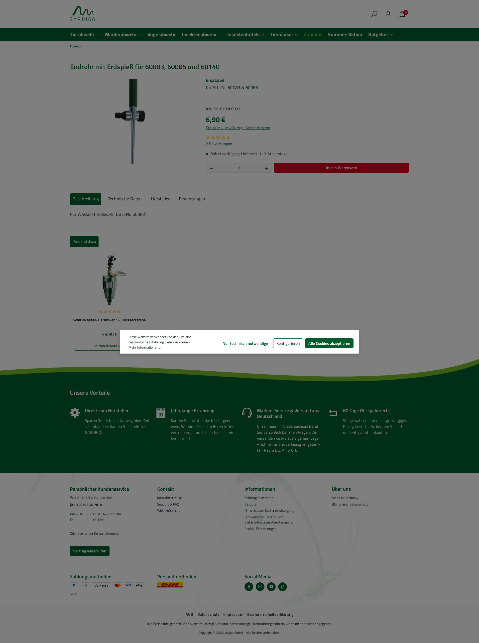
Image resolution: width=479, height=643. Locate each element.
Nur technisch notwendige (245, 343)
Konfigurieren (288, 343)
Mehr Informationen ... (144, 347)
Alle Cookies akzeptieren (329, 343)
